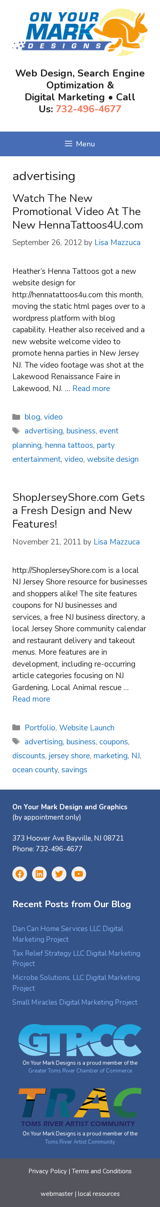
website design (113, 459)
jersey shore (69, 756)
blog (32, 417)
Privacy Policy (47, 1171)
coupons (113, 742)
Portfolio (40, 728)
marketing (111, 756)
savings (74, 770)
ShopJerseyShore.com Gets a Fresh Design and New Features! (78, 511)
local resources (99, 1194)
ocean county (35, 770)
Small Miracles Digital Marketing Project (74, 1002)
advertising (44, 431)
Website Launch (86, 728)
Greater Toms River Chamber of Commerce (80, 1071)
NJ (135, 756)
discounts (28, 756)
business (81, 431)
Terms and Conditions (102, 1171)
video (53, 417)
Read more (91, 388)
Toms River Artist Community (80, 1142)
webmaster (57, 1194)
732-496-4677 (88, 109)
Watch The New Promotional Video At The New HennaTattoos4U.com (77, 212)
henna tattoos (69, 445)
